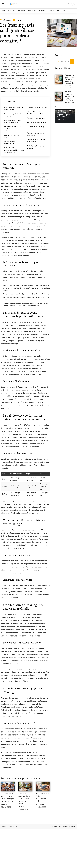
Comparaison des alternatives (37, 107)
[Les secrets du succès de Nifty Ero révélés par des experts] (58, 96)
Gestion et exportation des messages (13, 115)
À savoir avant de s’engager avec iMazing (36, 140)
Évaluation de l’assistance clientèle (35, 147)
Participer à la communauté (36, 118)
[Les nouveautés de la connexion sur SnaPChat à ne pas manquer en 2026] (8, 786)
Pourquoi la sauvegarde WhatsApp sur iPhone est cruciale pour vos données (69, 81)
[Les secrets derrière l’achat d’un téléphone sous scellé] (43, 786)
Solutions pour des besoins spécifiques (36, 134)
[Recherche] (68, 4)
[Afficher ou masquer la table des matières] (33, 101)
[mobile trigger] (3, 4)
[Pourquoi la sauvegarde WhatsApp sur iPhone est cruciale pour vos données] (58, 79)
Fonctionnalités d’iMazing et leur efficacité (13, 108)
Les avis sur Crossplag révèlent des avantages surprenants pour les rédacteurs (64, 112)
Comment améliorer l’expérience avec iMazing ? (36, 113)
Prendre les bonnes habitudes (37, 122)
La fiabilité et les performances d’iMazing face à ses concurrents (14, 150)
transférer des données (36, 54)
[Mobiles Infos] (13, 4)
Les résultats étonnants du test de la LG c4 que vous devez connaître (24, 799)
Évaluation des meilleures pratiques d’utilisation (12, 121)
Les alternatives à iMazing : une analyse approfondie (36, 128)
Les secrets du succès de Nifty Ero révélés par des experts (70, 98)
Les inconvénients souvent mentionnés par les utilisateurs (13, 129)
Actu (66, 72)
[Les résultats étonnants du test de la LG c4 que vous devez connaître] (25, 786)
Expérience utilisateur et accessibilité (12, 136)
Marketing (68, 91)
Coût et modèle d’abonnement (9, 143)
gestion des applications (22, 73)
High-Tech (5, 804)
